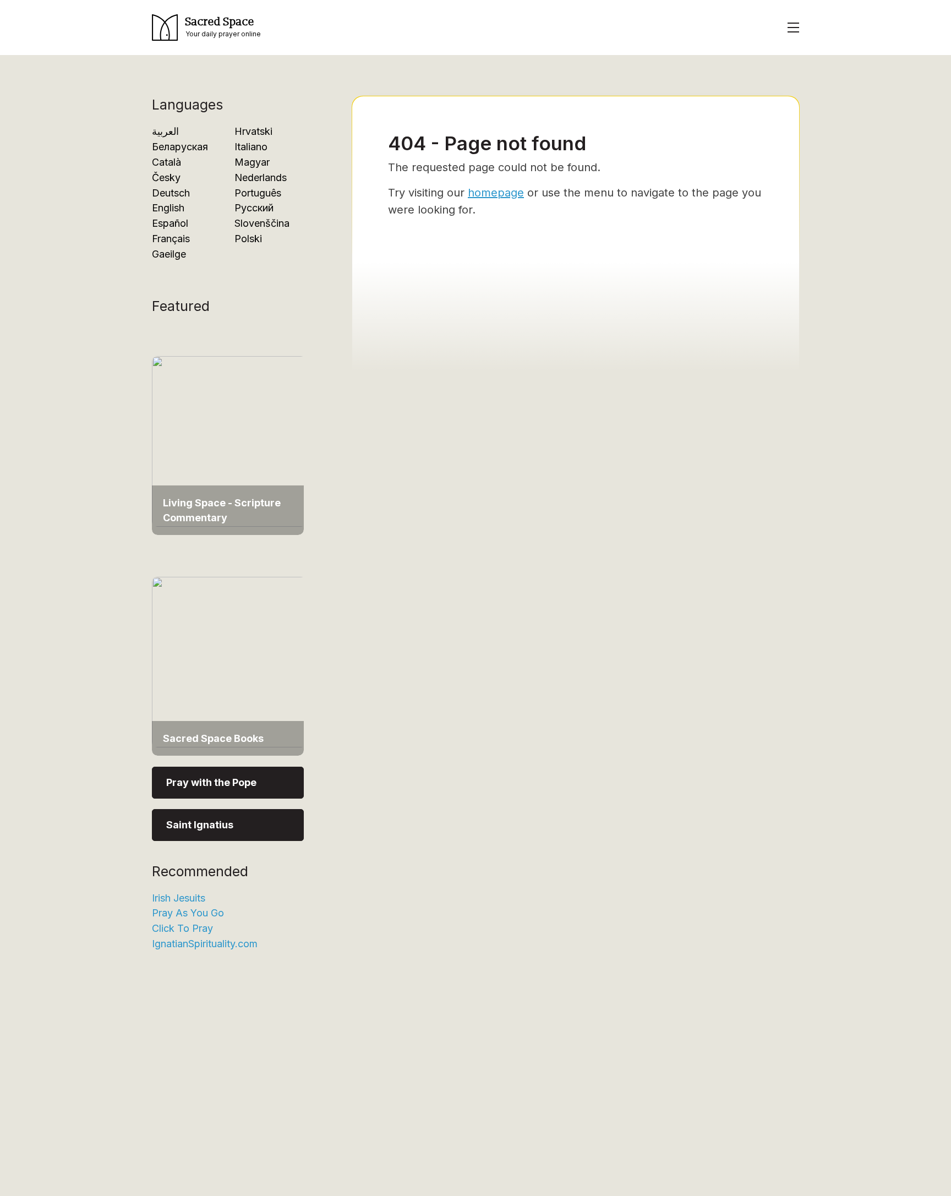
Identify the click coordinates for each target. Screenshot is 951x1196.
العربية (165, 131)
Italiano (250, 146)
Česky (166, 177)
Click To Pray (182, 928)
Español (170, 223)
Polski (248, 238)
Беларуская (180, 146)
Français (171, 238)
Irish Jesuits (178, 898)
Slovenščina (261, 223)
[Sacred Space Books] (229, 661)
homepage (496, 192)
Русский (254, 208)
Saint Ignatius (199, 825)
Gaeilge (169, 254)
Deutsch (171, 193)
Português (257, 193)
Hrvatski (253, 131)
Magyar (252, 162)
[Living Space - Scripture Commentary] (229, 440)
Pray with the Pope (211, 782)
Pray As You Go (188, 913)
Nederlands (260, 177)
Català (166, 162)
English (168, 208)
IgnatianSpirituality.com (205, 943)
